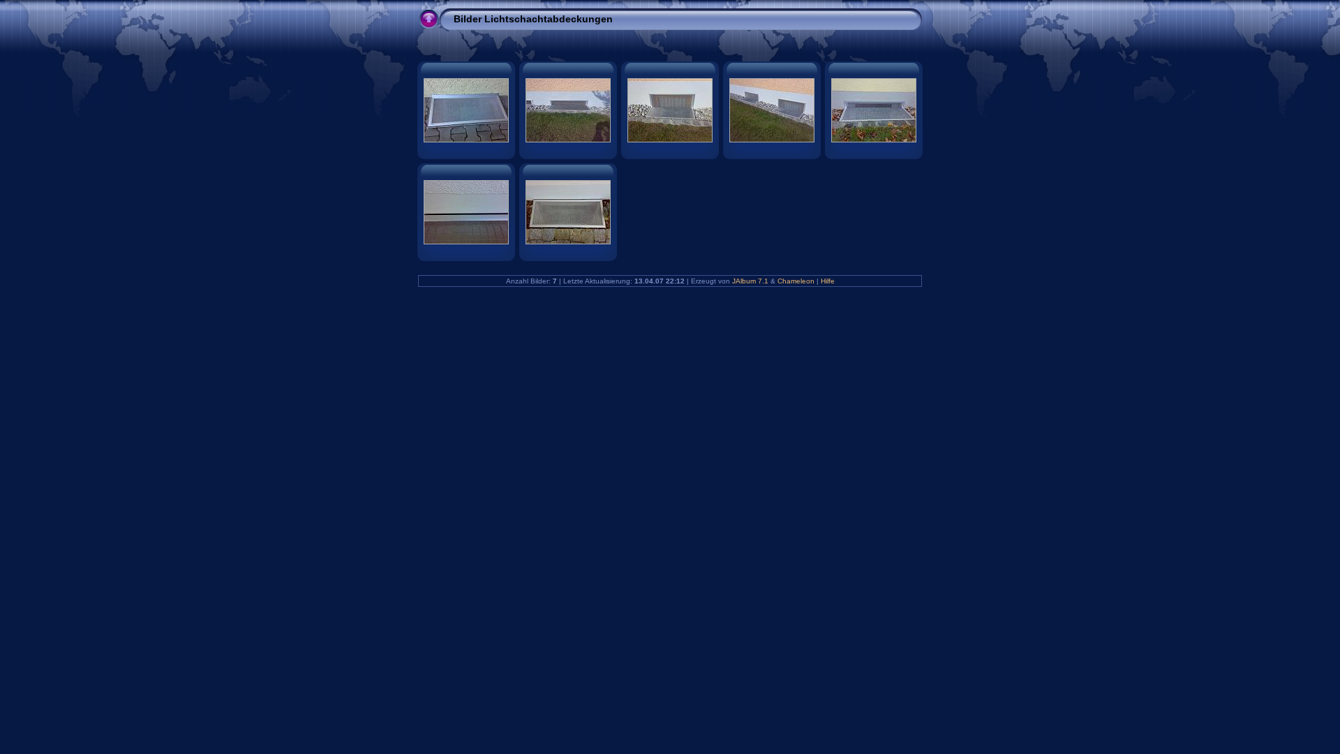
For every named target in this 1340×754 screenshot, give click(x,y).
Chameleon (795, 281)
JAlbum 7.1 (750, 281)
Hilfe (828, 281)
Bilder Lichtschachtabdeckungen (533, 18)
